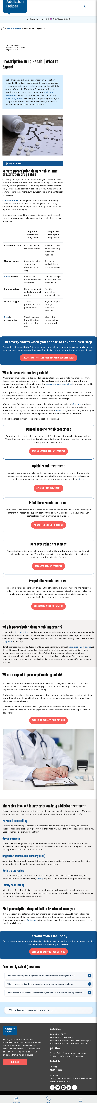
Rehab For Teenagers (81, 1040)
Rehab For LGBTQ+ (59, 1034)
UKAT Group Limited (61, 19)
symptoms (7, 641)
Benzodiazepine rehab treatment (48, 451)
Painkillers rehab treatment (48, 525)
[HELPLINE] (48, 1100)
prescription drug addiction (59, 384)
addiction (43, 944)
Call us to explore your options (48, 720)
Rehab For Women (79, 1043)
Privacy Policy (56, 1053)
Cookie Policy (56, 1056)
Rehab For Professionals (61, 1037)
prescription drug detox (80, 647)
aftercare (76, 404)
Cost (6, 317)
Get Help (15, 1062)
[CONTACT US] (16, 1100)
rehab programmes (14, 98)
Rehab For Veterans (59, 1043)
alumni (59, 410)
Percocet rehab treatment (48, 566)
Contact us (31, 920)
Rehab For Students (59, 1040)
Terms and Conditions (72, 1056)
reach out (64, 347)
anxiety (39, 878)
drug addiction (21, 632)
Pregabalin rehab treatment (48, 606)
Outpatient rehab (10, 200)
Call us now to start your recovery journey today (48, 357)
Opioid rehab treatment (48, 488)
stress (81, 479)
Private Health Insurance (74, 1053)
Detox (7, 276)
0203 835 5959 (56, 1070)
